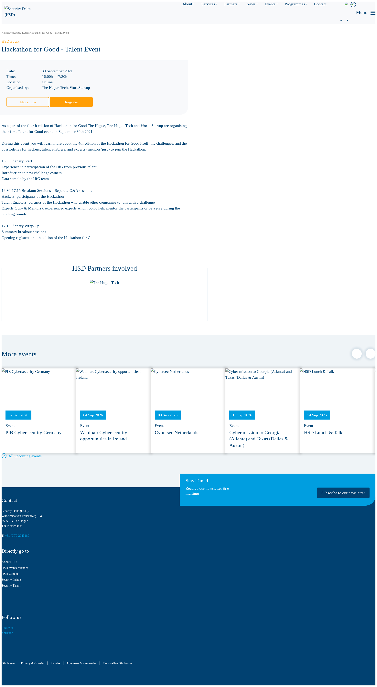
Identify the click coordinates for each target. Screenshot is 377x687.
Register (71, 102)
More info (28, 102)
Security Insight (11, 579)
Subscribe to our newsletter (343, 493)
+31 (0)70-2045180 (17, 535)
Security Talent (11, 585)
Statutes (55, 663)
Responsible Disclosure (117, 663)
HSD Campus (10, 573)
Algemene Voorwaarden (81, 663)
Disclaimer (8, 663)
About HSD (9, 562)
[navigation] (365, 13)
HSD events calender (15, 567)
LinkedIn (7, 628)
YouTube (7, 633)
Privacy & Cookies (33, 663)
